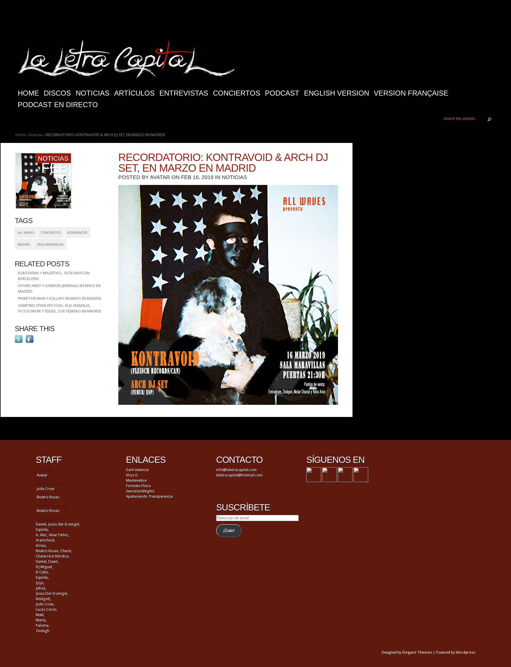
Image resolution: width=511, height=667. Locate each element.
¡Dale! (229, 530)
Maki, (40, 615)
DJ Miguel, (44, 567)
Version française (411, 93)
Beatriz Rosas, (48, 551)
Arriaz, (41, 545)
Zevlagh (42, 631)
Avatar (160, 177)
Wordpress (465, 652)
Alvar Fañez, (59, 535)
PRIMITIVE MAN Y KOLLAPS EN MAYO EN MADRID (59, 298)
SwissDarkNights (140, 491)
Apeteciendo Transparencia (149, 496)
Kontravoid (77, 233)
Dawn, (53, 561)
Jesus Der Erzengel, (52, 593)
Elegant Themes (417, 652)
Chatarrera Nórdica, (52, 556)
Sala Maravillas (50, 244)
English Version (336, 93)
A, (37, 535)
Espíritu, (42, 529)
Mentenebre (136, 480)
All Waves (26, 233)
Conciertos (236, 93)
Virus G (132, 475)
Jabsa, (41, 588)
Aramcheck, (45, 540)
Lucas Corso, (46, 609)
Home (20, 135)
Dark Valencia (137, 470)
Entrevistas (183, 93)
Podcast (282, 93)
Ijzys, (40, 583)
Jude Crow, (45, 604)
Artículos (134, 93)
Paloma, (42, 625)
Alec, (44, 535)
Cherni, (66, 551)
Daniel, (41, 524)
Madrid (24, 244)
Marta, (41, 620)
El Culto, (42, 572)
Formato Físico (138, 486)
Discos (57, 93)
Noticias (92, 93)
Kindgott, (43, 599)
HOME (28, 93)
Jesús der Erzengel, (64, 524)
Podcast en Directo (58, 105)
